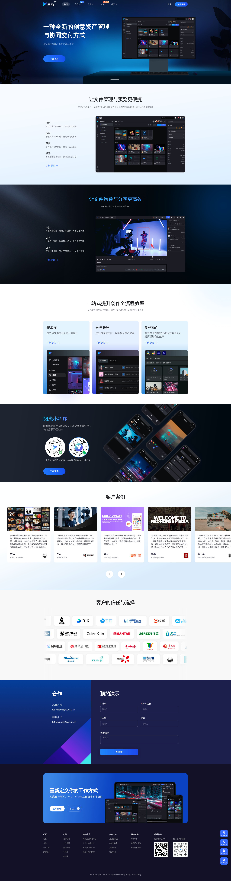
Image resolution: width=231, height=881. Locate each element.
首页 (45, 839)
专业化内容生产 (89, 843)
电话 (104, 718)
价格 (45, 843)
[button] (114, 79)
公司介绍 (46, 847)
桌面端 (65, 856)
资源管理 (66, 847)
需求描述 (104, 732)
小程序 (65, 852)
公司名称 (146, 703)
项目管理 (66, 839)
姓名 (104, 703)
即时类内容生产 (89, 847)
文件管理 (66, 843)
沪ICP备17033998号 (132, 874)
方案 (90, 4)
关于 (113, 4)
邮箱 (143, 718)
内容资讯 (46, 852)
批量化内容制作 (89, 852)
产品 (77, 4)
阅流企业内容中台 (89, 839)
